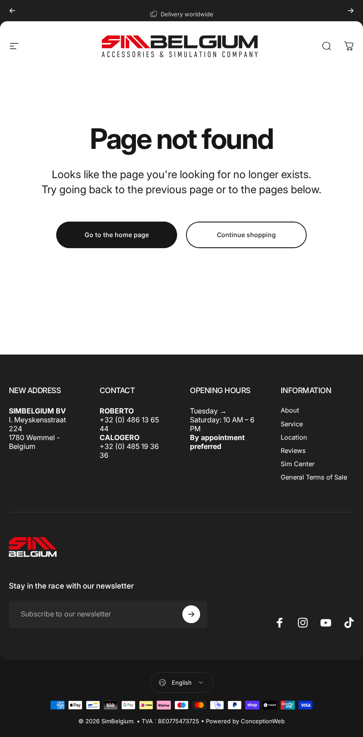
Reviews (293, 451)
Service (292, 424)
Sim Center (297, 464)
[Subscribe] (191, 614)
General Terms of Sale (314, 477)
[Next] (350, 10)
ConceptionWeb (263, 721)
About (290, 410)
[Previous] (12, 10)
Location (294, 437)
